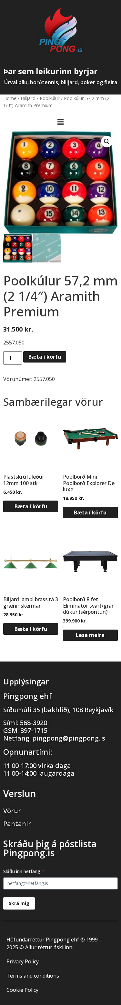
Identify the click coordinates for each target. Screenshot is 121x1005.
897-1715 (33, 730)
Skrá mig (19, 903)
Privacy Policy (22, 961)
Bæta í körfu (44, 356)
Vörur (12, 810)
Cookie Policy (22, 989)
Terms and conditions (32, 975)
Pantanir (17, 823)
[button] (60, 122)
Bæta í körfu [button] (31, 506)
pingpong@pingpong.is (68, 738)
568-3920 (33, 722)
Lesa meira (90, 635)
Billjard (28, 98)
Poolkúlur (50, 98)
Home (9, 98)
